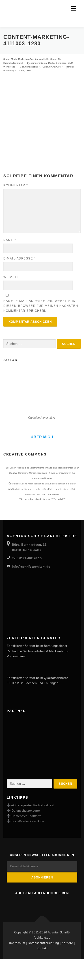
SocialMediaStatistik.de (27, 821)
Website (11, 277)
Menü (73, 8)
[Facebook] (17, 903)
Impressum (17, 943)
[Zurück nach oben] (42, 922)
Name (9, 240)
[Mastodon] (29, 903)
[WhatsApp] (67, 903)
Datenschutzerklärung (43, 943)
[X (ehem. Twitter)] (54, 903)
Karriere (67, 943)
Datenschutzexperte (25, 810)
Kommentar (15, 185)
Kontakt (42, 948)
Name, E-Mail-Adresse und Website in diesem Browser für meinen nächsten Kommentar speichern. (40, 305)
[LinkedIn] (42, 903)
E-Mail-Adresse (19, 258)
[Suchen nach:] (29, 344)
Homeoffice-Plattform (26, 816)
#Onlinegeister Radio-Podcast (32, 805)
